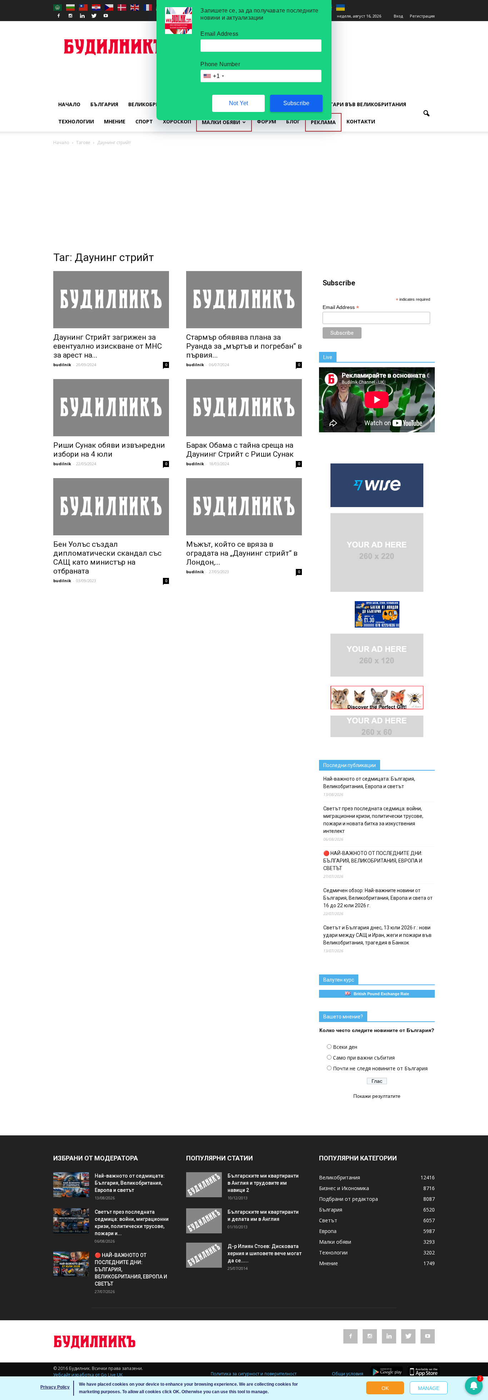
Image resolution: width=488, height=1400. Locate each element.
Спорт (144, 121)
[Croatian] (96, 7)
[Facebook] (58, 16)
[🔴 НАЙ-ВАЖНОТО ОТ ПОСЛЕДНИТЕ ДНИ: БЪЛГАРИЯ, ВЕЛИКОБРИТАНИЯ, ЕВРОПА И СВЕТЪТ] (71, 1264)
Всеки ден (345, 1046)
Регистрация (422, 16)
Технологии (76, 121)
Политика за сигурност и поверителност (254, 1374)
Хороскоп (177, 121)
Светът (328, 1220)
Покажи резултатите (376, 1096)
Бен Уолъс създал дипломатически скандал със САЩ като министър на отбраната (107, 557)
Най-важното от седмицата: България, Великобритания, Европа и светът (369, 782)
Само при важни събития (364, 1057)
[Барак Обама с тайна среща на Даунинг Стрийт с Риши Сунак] (244, 407)
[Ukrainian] (340, 7)
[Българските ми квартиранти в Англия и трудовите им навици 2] (204, 1184)
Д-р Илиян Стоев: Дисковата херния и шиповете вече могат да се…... (265, 1253)
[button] (426, 113)
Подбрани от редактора (348, 1198)
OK (385, 1388)
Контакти (361, 121)
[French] (148, 7)
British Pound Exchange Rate (379, 994)
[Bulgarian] (70, 7)
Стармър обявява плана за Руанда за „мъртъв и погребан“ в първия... (244, 346)
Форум (266, 121)
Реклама (323, 122)
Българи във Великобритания (362, 104)
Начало (69, 104)
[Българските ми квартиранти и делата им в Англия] (204, 1220)
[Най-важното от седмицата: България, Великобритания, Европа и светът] (71, 1184)
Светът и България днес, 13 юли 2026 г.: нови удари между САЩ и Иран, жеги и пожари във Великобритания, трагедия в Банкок (377, 935)
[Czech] (109, 7)
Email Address (341, 307)
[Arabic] (58, 7)
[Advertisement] (244, 200)
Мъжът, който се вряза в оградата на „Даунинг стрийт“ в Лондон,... (242, 553)
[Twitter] (94, 16)
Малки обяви (221, 122)
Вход (398, 16)
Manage (428, 1388)
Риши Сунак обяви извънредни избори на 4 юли (109, 449)
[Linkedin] (82, 16)
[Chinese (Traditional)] (83, 7)
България (104, 104)
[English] (135, 7)
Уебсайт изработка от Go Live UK (88, 1375)
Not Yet (238, 103)
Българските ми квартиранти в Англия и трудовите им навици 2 (263, 1183)
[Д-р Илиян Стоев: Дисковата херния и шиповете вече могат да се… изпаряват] (204, 1255)
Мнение (114, 121)
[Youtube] (105, 16)
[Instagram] (70, 16)
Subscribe (296, 103)
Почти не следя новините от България (380, 1068)
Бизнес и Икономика (344, 1188)
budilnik (62, 364)
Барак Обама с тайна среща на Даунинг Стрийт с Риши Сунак (240, 449)
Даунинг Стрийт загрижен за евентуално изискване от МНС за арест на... (107, 346)
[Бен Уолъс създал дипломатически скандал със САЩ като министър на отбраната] (111, 506)
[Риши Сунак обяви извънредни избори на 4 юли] (111, 407)
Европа (328, 1231)
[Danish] (122, 7)
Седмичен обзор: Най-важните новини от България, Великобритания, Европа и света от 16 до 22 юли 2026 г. (378, 898)
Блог (293, 121)
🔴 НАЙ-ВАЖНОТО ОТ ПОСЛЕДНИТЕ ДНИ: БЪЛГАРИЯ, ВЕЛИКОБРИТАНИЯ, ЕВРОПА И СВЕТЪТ (372, 860)
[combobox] (213, 76)
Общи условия (347, 1374)
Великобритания (153, 104)
